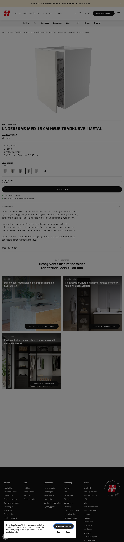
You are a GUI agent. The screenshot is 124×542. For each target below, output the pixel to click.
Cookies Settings (63, 532)
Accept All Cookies (63, 526)
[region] (40, 529)
